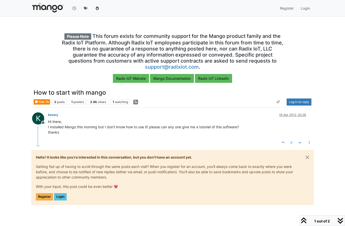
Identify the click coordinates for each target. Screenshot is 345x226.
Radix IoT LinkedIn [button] (213, 78)
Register (44, 196)
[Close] (307, 157)
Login (60, 196)
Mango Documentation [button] (172, 78)
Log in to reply (299, 102)
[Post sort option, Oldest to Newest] (278, 102)
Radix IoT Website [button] (131, 78)
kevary (53, 115)
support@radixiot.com (172, 67)
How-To (43, 102)
